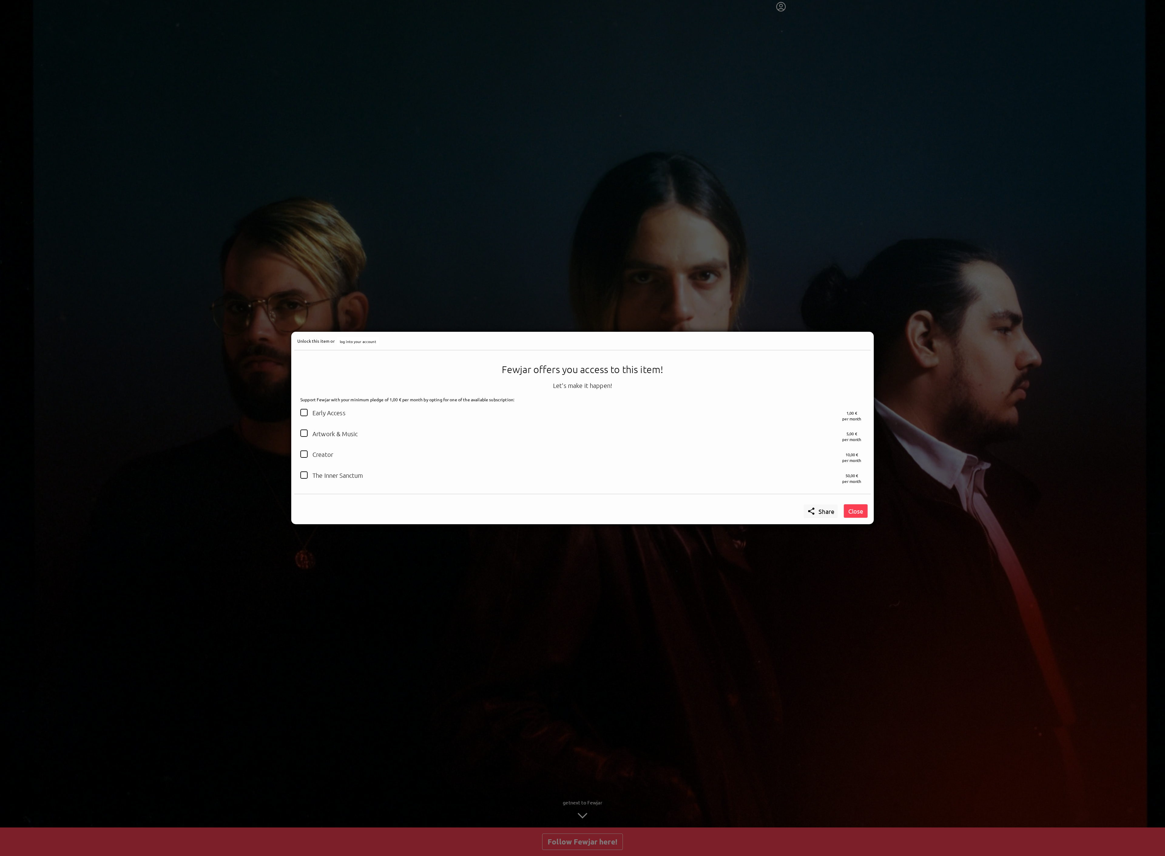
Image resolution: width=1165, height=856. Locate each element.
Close (855, 511)
